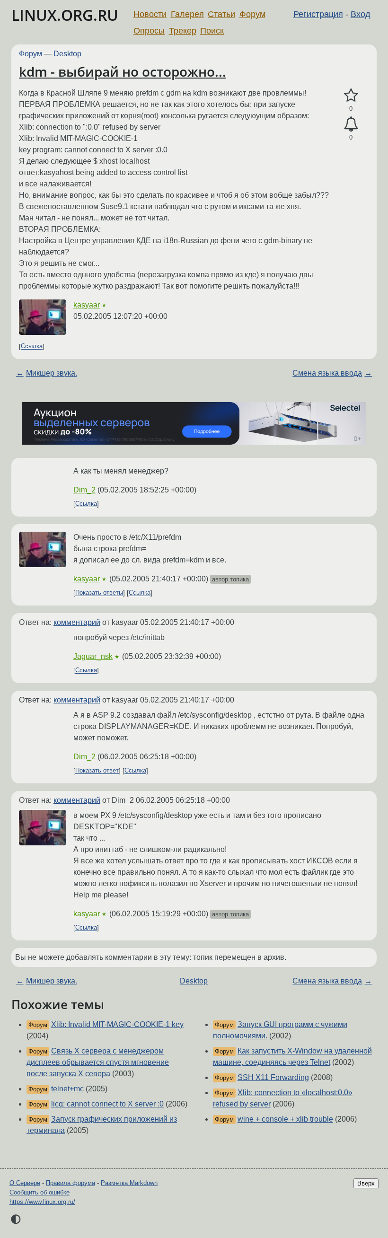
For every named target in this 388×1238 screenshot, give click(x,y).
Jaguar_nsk (93, 656)
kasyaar (86, 305)
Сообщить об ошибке (39, 1192)
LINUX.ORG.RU (64, 15)
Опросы (149, 30)
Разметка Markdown (129, 1182)
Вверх (366, 1183)
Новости (150, 14)
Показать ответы (99, 593)
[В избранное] (351, 95)
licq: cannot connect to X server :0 (107, 1104)
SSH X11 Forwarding (273, 1077)
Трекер (182, 30)
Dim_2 (84, 490)
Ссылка (32, 346)
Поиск (212, 30)
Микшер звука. (51, 373)
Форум (252, 14)
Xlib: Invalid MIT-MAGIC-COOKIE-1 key (117, 1024)
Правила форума (70, 1182)
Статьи (221, 14)
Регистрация (318, 14)
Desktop (67, 54)
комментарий (76, 622)
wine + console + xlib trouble (285, 1119)
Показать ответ (97, 770)
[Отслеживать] (351, 124)
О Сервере (24, 1182)
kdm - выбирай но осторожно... (122, 71)
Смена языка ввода (327, 373)
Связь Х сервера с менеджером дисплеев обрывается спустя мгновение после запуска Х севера (97, 1062)
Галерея (187, 14)
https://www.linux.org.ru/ (42, 1201)
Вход (360, 14)
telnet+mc (67, 1089)
